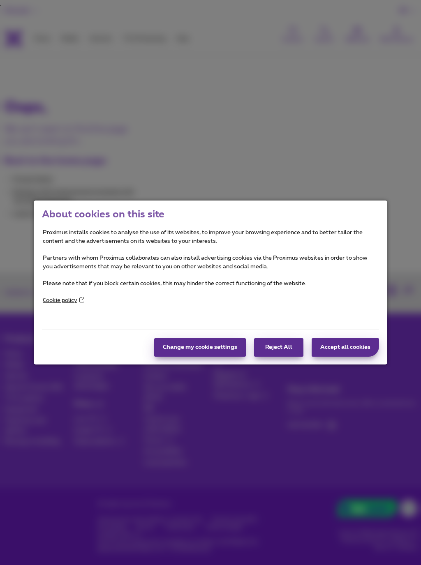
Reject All (278, 347)
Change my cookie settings (200, 347)
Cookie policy (60, 300)
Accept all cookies (345, 347)
